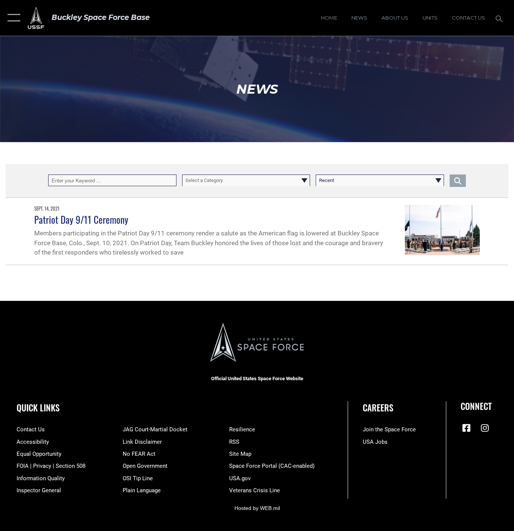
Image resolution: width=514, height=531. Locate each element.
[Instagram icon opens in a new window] (484, 428)
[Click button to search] (458, 180)
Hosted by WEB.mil (257, 508)
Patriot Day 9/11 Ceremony (81, 219)
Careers (378, 407)
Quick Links (38, 407)
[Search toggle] (500, 18)
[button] (12, 18)
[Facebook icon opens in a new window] (466, 428)
